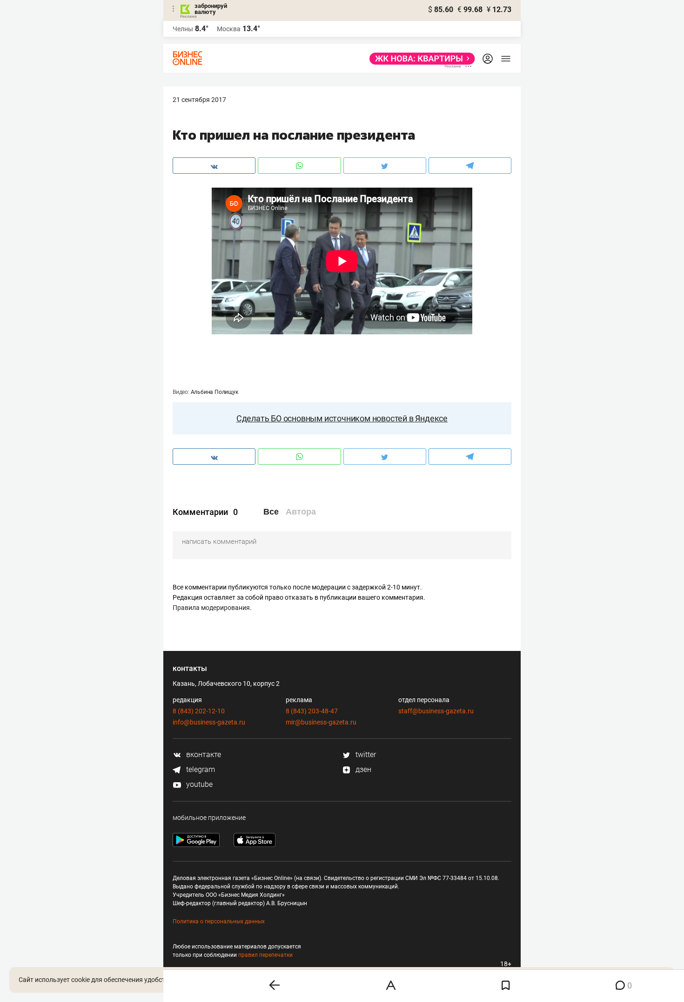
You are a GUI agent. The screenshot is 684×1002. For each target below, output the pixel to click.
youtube (198, 784)
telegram (199, 769)
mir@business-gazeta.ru (321, 722)
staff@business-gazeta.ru (436, 711)
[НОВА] (419, 59)
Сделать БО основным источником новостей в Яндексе (342, 418)
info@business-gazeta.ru (209, 722)
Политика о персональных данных (219, 921)
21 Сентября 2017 (199, 99)
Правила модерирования (211, 607)
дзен (362, 769)
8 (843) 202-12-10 (199, 711)
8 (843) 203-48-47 (312, 711)
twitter (365, 754)
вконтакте (202, 754)
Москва (229, 29)
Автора (301, 511)
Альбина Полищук (214, 392)
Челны (183, 29)
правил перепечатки (265, 955)
